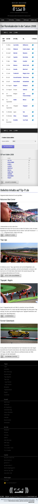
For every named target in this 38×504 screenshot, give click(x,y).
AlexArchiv (6, 404)
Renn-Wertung (8, 372)
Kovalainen (11, 162)
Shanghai (25, 116)
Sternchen (6, 445)
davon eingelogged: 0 (9, 468)
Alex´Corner (7, 402)
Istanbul (25, 61)
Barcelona (25, 57)
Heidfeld (10, 168)
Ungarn (15, 85)
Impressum (24, 496)
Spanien (15, 57)
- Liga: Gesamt (7, 384)
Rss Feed (6, 480)
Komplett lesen (10, 235)
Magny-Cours (26, 73)
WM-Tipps (6, 442)
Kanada (15, 69)
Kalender (6, 417)
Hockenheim (26, 81)
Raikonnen (10, 176)
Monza (24, 99)
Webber (10, 174)
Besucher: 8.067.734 (9, 457)
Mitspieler (6, 387)
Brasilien (15, 120)
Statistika (6, 395)
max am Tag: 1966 (8, 470)
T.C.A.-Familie (7, 450)
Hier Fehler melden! (19, 5)
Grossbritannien (17, 77)
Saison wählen (5, 141)
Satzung (6, 435)
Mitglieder (6, 430)
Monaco (15, 65)
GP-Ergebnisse (7, 407)
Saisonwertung (8, 410)
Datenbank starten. (11, 356)
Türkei (15, 61)
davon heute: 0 (8, 460)
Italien (15, 99)
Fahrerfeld (6, 415)
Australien (16, 45)
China (14, 116)
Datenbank (7, 422)
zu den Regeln (9, 316)
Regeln (6, 392)
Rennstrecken (7, 420)
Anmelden (6, 369)
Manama (25, 53)
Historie (6, 432)
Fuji (24, 112)
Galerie (6, 437)
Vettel (10, 160)
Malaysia (15, 49)
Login (5, 366)
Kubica (9, 164)
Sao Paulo (25, 120)
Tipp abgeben (7, 377)
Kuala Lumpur (26, 49)
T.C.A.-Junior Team (8, 448)
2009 (16, 32)
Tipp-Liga (6, 379)
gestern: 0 (6, 463)
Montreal (25, 69)
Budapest (25, 85)
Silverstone (26, 77)
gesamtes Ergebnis (10, 182)
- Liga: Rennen (7, 382)
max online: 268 (8, 473)
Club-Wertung (7, 440)
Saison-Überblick (8, 412)
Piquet (9, 178)
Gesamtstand (7, 374)
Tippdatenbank (8, 389)
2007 (5, 32)
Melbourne (25, 45)
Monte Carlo (26, 65)
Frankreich (16, 73)
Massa (9, 170)
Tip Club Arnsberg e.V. (14, 496)
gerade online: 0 (8, 465)
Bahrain (15, 53)
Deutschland (16, 81)
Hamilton (10, 172)
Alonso (10, 166)
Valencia (25, 89)
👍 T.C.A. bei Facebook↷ (10, 483)
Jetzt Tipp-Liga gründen (12, 275)
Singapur (25, 106)
